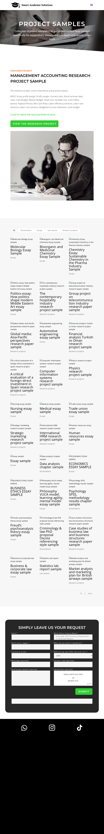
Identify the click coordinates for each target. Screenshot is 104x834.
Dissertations (26, 230)
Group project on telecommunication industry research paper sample (81, 301)
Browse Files (73, 681)
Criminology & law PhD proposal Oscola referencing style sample (51, 536)
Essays (39, 230)
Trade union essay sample (79, 410)
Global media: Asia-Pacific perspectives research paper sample (22, 340)
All (14, 230)
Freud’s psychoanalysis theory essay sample (21, 530)
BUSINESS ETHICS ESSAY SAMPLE (20, 491)
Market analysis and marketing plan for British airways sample (81, 573)
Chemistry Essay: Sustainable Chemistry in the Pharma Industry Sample (78, 259)
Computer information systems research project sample (51, 377)
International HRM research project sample (51, 436)
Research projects (70, 230)
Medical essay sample (50, 410)
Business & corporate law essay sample (21, 569)
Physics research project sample (80, 371)
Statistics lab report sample (51, 567)
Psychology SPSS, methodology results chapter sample (80, 497)
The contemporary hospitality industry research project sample (51, 301)
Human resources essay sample (81, 436)
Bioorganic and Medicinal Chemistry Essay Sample (51, 251)
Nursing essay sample (21, 410)
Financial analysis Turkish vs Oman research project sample (81, 340)
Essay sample (20, 460)
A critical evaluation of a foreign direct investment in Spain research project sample (21, 382)
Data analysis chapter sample (52, 465)
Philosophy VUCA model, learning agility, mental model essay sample (51, 497)
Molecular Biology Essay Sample (20, 250)
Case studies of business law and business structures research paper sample (80, 536)
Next (90, 593)
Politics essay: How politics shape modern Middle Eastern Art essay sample (21, 301)
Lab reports (52, 230)
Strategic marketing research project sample (21, 438)
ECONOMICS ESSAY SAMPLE (80, 465)
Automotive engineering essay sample (50, 334)
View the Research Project (34, 123)
